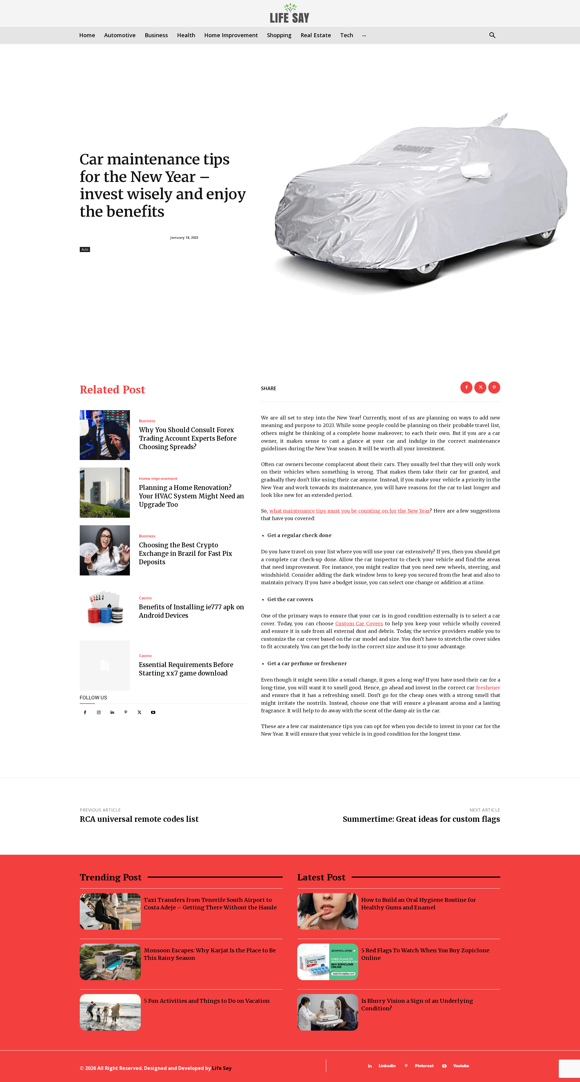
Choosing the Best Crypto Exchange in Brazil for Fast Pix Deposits (185, 553)
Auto (85, 249)
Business (147, 421)
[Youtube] (153, 712)
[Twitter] (139, 712)
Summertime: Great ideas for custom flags (421, 819)
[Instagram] (98, 712)
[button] (492, 36)
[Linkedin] (112, 712)
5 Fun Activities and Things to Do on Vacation (207, 1000)
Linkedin (387, 1065)
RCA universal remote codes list (139, 819)
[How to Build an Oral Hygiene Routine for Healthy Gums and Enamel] (327, 911)
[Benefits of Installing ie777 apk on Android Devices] (105, 608)
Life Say (221, 1068)
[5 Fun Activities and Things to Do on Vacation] (110, 1012)
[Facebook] (85, 712)
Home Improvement (158, 479)
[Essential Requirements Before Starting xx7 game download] (105, 665)
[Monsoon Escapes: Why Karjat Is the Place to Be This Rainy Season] (110, 962)
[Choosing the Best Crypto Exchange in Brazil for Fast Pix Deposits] (105, 550)
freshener (488, 688)
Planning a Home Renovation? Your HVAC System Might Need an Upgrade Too (191, 496)
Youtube (461, 1065)
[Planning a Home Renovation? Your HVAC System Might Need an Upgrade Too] (105, 493)
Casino (145, 598)
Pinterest (424, 1065)
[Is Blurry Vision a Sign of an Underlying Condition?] (327, 1012)
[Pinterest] (126, 712)
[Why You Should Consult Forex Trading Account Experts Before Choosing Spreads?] (105, 435)
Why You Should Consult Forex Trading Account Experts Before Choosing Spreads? (188, 438)
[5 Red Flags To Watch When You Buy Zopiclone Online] (327, 962)
